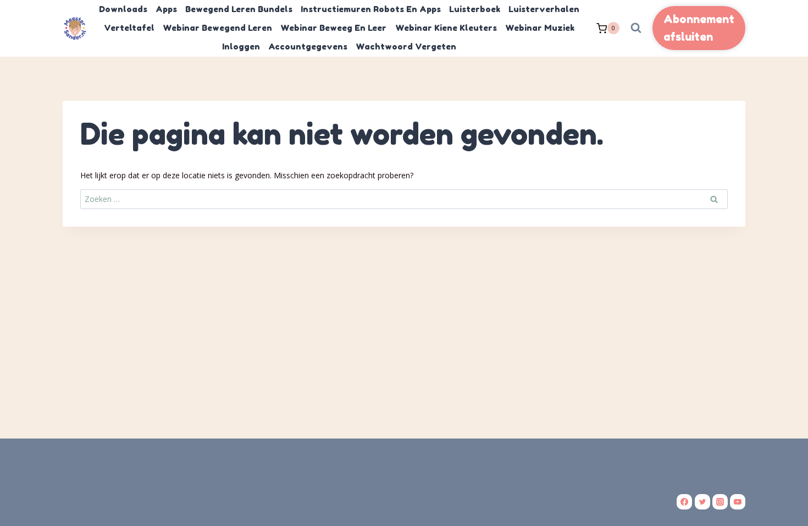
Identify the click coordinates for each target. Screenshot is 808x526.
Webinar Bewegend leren (217, 28)
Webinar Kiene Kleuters (446, 28)
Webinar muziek (539, 28)
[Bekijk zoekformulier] (636, 28)
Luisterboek (474, 9)
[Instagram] (720, 501)
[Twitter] (702, 501)
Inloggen (241, 46)
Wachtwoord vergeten (406, 46)
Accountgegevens (307, 46)
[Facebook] (684, 501)
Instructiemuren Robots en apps (371, 9)
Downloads (123, 9)
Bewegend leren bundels (238, 9)
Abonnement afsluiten (698, 28)
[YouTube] (737, 501)
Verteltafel (129, 28)
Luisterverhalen (543, 9)
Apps (166, 9)
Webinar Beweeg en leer (333, 28)
